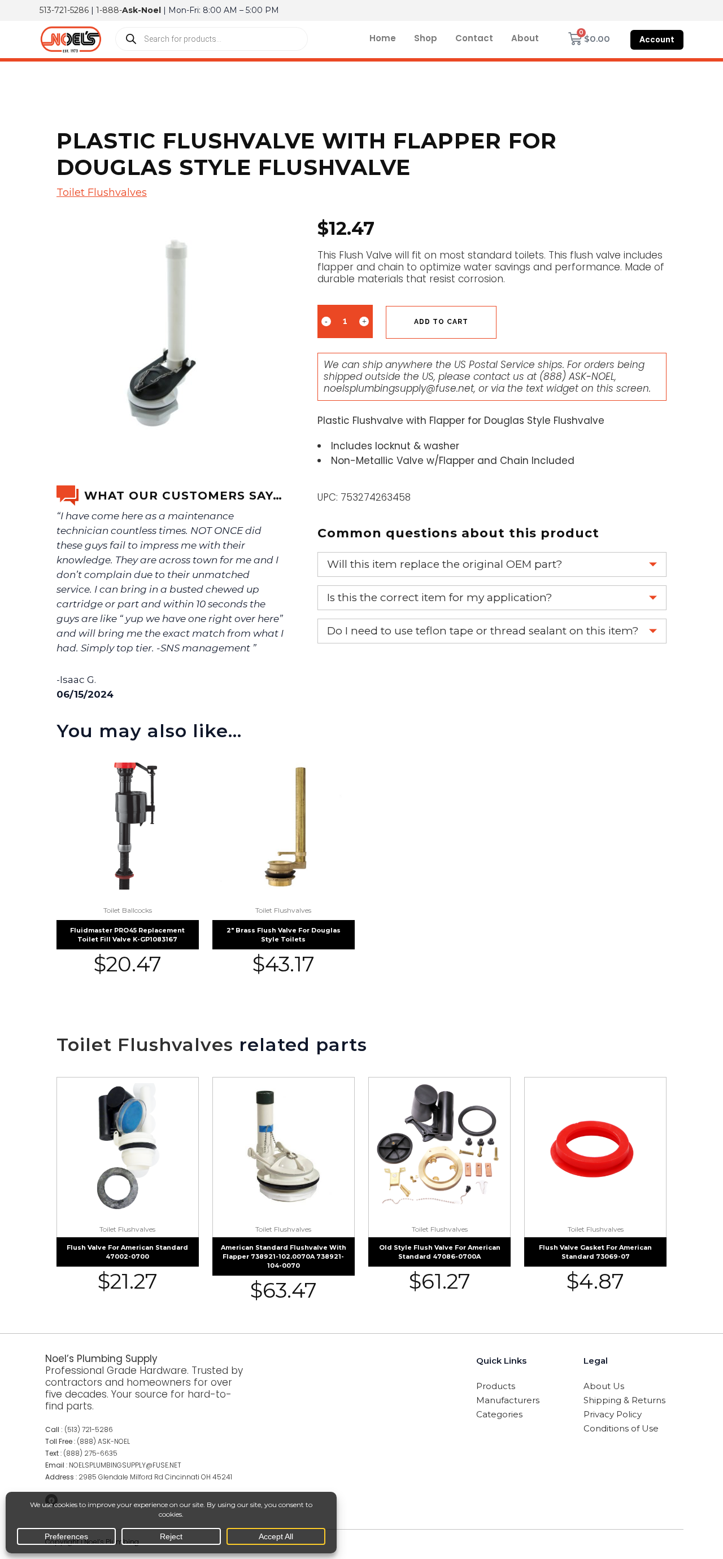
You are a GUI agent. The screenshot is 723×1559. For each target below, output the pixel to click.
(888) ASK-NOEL (577, 376)
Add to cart (441, 322)
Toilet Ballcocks (127, 910)
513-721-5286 (64, 10)
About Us (603, 1386)
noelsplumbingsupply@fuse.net (399, 388)
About (525, 38)
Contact (474, 38)
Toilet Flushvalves (101, 192)
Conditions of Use (621, 1428)
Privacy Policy (612, 1414)
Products (495, 1386)
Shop (425, 38)
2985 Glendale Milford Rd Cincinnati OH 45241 (155, 1477)
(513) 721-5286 (88, 1429)
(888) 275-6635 (90, 1453)
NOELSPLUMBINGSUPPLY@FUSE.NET (125, 1465)
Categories (499, 1414)
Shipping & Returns (624, 1400)
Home (382, 38)
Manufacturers (507, 1400)
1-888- (128, 10)
